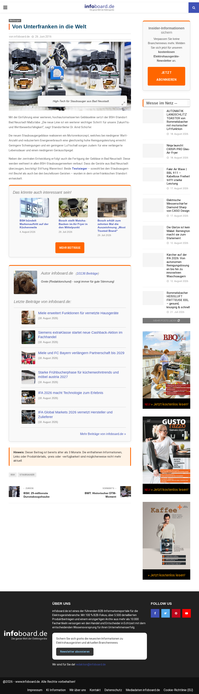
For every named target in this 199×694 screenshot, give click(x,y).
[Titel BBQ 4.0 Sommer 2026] (166, 397)
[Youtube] (186, 613)
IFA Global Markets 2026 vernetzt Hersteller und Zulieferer (75, 414)
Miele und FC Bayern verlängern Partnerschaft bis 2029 (81, 353)
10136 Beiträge (87, 273)
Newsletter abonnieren (75, 651)
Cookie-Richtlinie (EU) (178, 690)
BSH (13, 475)
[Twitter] (165, 613)
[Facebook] (155, 613)
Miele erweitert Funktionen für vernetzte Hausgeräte (78, 313)
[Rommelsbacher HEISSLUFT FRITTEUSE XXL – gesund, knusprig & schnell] (153, 298)
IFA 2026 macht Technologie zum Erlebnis (70, 393)
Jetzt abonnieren (166, 76)
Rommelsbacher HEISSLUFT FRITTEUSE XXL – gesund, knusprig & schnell (178, 300)
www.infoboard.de (27, 681)
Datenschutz (113, 690)
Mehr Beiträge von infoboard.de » (103, 434)
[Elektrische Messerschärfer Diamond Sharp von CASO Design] (153, 205)
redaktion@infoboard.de (91, 664)
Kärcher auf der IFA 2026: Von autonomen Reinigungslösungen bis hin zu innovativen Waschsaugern (178, 265)
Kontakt (95, 690)
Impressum (34, 690)
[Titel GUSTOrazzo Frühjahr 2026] (166, 482)
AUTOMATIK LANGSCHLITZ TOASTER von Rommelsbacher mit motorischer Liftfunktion (177, 120)
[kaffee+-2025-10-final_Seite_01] (166, 568)
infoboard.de (22, 36)
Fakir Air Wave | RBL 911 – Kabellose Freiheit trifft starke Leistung (178, 176)
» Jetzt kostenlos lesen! (169, 404)
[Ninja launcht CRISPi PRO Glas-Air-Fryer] (153, 151)
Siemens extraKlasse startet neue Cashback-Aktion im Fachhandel (80, 335)
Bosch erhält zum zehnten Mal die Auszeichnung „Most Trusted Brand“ (112, 225)
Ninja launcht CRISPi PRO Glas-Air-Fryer (178, 149)
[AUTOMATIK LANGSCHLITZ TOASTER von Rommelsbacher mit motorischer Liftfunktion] (153, 116)
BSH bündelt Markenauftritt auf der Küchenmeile (34, 224)
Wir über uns (77, 690)
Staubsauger (27, 475)
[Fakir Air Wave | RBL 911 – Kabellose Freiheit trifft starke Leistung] (153, 174)
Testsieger (79, 168)
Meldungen (15, 20)
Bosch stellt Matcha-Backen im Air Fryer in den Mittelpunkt (73, 224)
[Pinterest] (176, 613)
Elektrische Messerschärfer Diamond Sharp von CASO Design (178, 205)
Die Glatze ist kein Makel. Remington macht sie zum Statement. (178, 233)
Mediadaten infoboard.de (143, 690)
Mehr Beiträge (69, 247)
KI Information (56, 690)
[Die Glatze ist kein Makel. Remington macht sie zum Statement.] (153, 233)
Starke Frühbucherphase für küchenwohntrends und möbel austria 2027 (78, 374)
